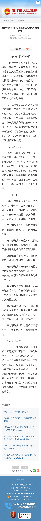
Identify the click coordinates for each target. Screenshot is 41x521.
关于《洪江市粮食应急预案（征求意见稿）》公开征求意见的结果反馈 (18, 438)
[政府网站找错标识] (24, 516)
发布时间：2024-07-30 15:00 (20, 35)
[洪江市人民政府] (20, 13)
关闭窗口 (24, 467)
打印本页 (15, 467)
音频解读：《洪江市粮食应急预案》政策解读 (20, 29)
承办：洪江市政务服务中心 (20, 487)
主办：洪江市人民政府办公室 (20, 485)
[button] (38, 2)
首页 (3, 20)
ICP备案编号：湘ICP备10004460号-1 (20, 493)
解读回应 (11, 20)
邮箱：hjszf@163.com (20, 490)
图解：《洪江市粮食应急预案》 (16, 411)
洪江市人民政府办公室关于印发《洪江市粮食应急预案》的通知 (19, 428)
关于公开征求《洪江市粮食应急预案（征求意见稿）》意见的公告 (19, 456)
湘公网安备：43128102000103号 (22, 496)
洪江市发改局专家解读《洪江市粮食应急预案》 (19, 419)
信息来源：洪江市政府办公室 (20, 38)
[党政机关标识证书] (13, 515)
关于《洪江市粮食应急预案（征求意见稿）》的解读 (18, 447)
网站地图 (20, 479)
